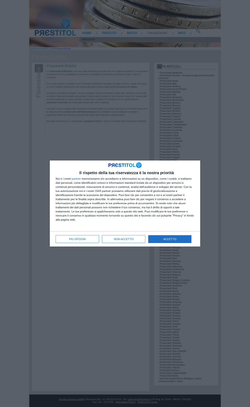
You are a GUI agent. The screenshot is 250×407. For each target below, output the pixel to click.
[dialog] (125, 203)
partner (76, 178)
